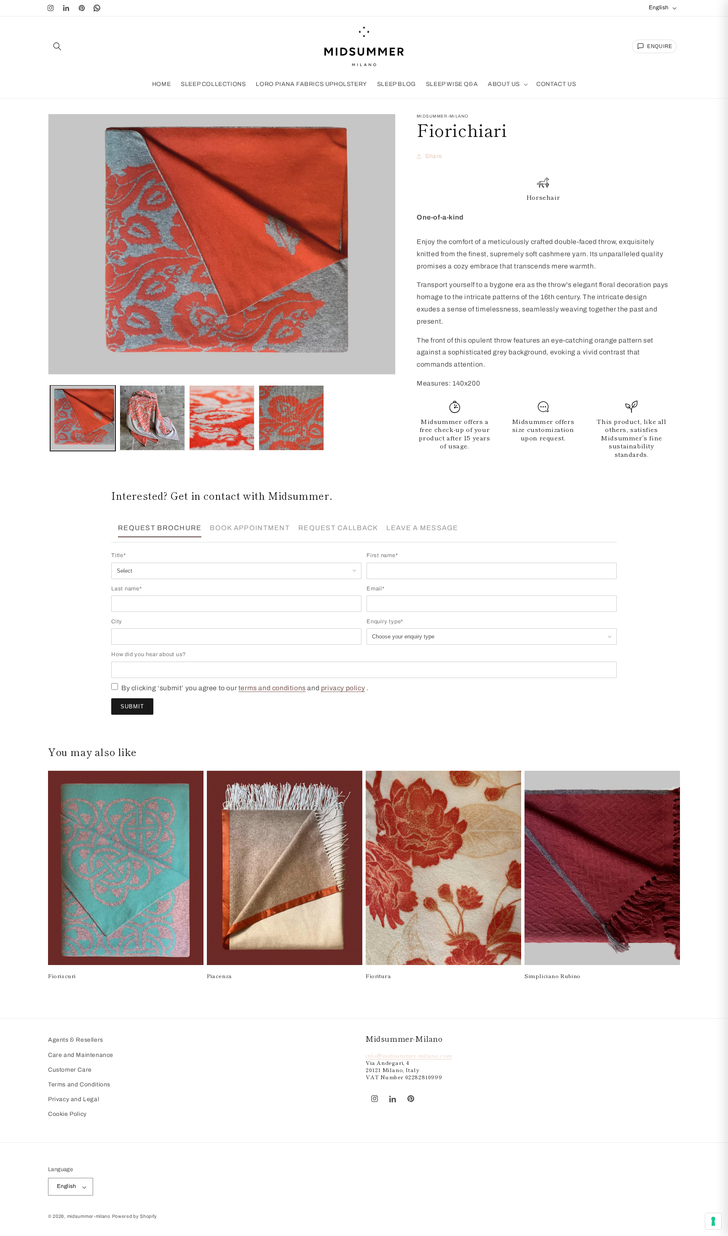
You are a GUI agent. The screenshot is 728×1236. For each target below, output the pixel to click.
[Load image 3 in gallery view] (221, 417)
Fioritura (378, 975)
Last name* (126, 589)
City (116, 622)
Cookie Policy (67, 1114)
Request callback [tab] (338, 527)
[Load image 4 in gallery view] (291, 417)
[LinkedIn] (66, 8)
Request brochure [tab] (159, 527)
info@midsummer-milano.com (409, 1055)
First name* (382, 555)
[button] (57, 46)
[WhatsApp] (97, 8)
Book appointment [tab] (249, 527)
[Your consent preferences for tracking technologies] (713, 1221)
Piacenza (219, 975)
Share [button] (433, 156)
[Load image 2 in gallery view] (152, 417)
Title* (118, 555)
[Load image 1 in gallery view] (82, 417)
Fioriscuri (62, 975)
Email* (376, 589)
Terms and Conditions (79, 1084)
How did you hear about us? (148, 654)
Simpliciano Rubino (553, 975)
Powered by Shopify (135, 1216)
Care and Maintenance (80, 1054)
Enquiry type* (385, 622)
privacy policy (343, 688)
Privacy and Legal (73, 1099)
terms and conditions (272, 688)
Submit (132, 706)
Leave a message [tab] (422, 527)
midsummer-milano (88, 1216)
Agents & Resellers (75, 1040)
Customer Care (70, 1070)
